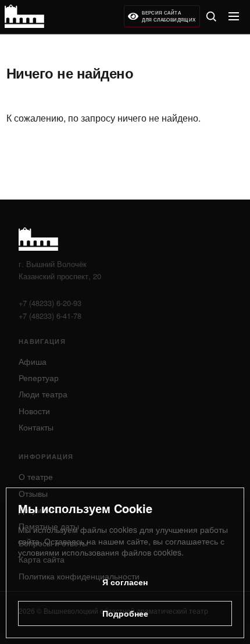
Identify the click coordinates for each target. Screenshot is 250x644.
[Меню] (233, 16)
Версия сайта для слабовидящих (168, 16)
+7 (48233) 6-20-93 (50, 302)
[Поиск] (211, 16)
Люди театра (43, 394)
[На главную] (24, 16)
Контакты (36, 427)
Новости (34, 411)
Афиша (33, 361)
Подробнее (125, 613)
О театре (36, 476)
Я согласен (125, 582)
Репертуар (39, 377)
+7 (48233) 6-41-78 (50, 315)
